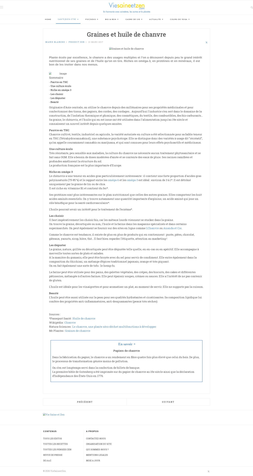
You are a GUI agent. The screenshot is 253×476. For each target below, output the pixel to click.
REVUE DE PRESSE (52, 455)
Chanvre (70, 322)
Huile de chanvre (84, 318)
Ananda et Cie (172, 228)
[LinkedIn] (203, 42)
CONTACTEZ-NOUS (96, 438)
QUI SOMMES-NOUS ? (97, 449)
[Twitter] (207, 42)
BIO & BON (110, 19)
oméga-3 (132, 180)
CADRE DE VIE (132, 19)
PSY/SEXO (90, 19)
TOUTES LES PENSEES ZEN (57, 449)
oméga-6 (113, 180)
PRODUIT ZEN (76, 42)
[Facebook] (199, 42)
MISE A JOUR (93, 460)
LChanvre (152, 228)
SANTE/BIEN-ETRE (67, 19)
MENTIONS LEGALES (97, 455)
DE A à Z (47, 460)
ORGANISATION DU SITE (99, 444)
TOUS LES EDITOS (52, 438)
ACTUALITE (155, 19)
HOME (48, 19)
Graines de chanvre (77, 330)
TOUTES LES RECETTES (55, 444)
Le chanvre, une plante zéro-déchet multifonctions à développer (114, 326)
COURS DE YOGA (178, 19)
